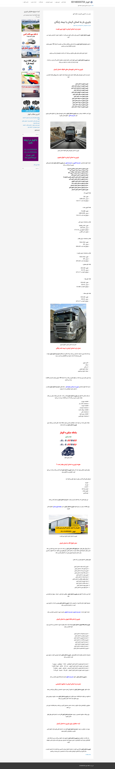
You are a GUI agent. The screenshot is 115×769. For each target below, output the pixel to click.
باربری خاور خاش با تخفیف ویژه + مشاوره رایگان (31, 121)
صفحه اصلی (63, 2)
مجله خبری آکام (37, 165)
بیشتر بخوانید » (88, 754)
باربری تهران (57, 2)
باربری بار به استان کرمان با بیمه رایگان (72, 22)
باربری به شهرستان (49, 2)
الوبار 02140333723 (80, 2)
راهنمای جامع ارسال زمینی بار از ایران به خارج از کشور (31, 118)
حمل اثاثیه (41, 2)
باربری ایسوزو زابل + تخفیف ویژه (34, 127)
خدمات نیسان (33, 2)
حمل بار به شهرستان (87, 25)
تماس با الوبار (26, 2)
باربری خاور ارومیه (36, 123)
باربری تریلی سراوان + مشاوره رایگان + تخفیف (31, 125)
